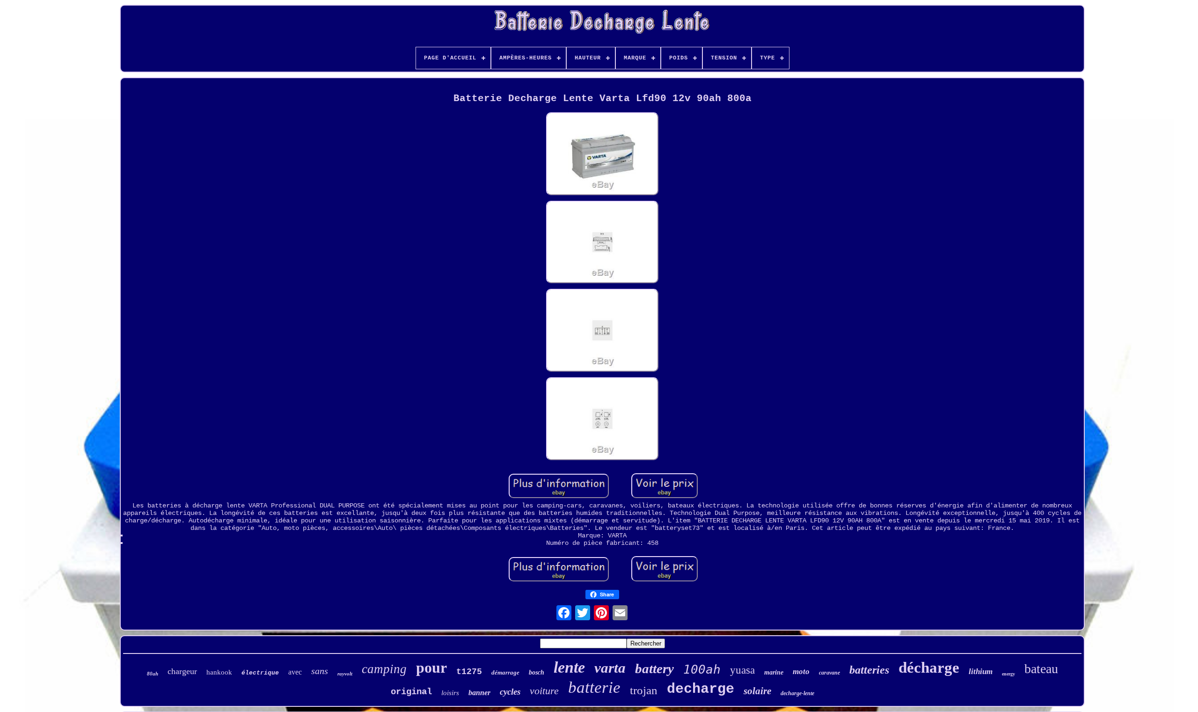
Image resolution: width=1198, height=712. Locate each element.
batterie (594, 687)
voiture (544, 691)
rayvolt (344, 673)
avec (295, 672)
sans (319, 671)
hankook (219, 672)
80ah (152, 673)
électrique (260, 672)
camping (384, 669)
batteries (869, 670)
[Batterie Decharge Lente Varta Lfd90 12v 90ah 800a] (602, 154)
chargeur (182, 671)
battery (654, 668)
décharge (928, 667)
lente (569, 667)
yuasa (742, 670)
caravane (829, 672)
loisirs (450, 693)
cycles (510, 692)
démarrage (505, 672)
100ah (702, 669)
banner (479, 693)
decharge (700, 689)
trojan (643, 690)
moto (801, 671)
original (411, 692)
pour (431, 667)
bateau (1041, 668)
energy (1008, 673)
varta (610, 668)
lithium (981, 671)
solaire (757, 691)
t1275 (469, 671)
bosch (536, 672)
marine (773, 672)
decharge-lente (797, 693)
